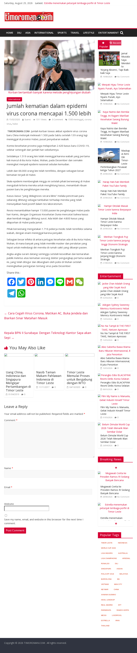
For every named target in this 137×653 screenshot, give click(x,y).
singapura (106, 569)
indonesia (122, 543)
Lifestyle (88, 32)
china (116, 589)
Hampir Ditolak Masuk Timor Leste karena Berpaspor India (112, 222)
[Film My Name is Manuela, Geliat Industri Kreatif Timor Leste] (114, 396)
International (43, 32)
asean (119, 569)
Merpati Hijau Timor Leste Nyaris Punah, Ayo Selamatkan (114, 97)
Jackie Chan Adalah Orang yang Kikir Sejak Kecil (114, 292)
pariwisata (106, 610)
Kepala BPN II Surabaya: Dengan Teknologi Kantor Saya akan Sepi (47, 335)
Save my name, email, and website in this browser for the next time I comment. (43, 521)
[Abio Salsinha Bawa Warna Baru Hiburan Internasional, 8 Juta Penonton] (114, 346)
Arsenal (126, 558)
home (9, 32)
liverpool (117, 615)
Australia (123, 553)
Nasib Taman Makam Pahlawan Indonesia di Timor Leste (48, 377)
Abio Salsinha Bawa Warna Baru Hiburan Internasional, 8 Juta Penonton (115, 361)
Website (9, 503)
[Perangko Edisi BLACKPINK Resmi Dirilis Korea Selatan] (114, 375)
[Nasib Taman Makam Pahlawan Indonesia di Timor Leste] (49, 355)
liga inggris (107, 553)
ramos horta (123, 610)
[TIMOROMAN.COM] (29, 11)
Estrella (105, 620)
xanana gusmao (108, 595)
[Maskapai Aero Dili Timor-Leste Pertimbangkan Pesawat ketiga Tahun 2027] (109, 148)
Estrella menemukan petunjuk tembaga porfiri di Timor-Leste (77, 3)
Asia (27, 32)
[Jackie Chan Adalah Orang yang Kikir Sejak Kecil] (114, 283)
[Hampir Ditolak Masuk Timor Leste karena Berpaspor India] (115, 204)
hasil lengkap (108, 600)
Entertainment (108, 32)
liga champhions (109, 558)
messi (103, 615)
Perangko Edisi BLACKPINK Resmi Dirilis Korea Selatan (115, 384)
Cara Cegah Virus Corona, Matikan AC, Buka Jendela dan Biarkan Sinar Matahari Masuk (46, 315)
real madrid (107, 605)
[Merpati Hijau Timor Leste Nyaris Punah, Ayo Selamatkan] (115, 83)
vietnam (105, 584)
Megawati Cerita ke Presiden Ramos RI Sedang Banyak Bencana (115, 490)
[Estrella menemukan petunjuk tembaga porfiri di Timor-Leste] (114, 504)
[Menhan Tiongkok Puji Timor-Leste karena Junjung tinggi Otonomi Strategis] (115, 235)
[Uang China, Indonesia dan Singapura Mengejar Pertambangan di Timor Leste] (19, 355)
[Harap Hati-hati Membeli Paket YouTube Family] (115, 180)
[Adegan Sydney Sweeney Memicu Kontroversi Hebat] (114, 304)
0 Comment (57, 119)
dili (116, 563)
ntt (119, 605)
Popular (103, 46)
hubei (15, 123)
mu (118, 579)
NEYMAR (104, 589)
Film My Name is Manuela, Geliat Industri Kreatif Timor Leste (115, 410)
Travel (75, 32)
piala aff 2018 (107, 574)
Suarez (28, 119)
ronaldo (105, 563)
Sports (61, 32)
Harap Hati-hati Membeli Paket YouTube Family (113, 192)
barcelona (106, 579)
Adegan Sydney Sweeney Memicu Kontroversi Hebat (114, 314)
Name (8, 468)
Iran (117, 620)
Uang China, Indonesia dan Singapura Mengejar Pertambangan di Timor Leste (18, 381)
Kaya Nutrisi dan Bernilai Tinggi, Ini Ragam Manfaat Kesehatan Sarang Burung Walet (114, 133)
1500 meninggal (75, 119)
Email (8, 487)
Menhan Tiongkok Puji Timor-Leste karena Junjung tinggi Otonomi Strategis (112, 254)
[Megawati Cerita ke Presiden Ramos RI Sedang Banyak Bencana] (114, 473)
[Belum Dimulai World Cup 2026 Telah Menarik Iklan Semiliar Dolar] (114, 424)
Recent (117, 42)
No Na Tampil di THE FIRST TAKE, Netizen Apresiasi (115, 335)
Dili (19, 32)
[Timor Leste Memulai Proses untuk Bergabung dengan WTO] (80, 355)
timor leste (106, 543)
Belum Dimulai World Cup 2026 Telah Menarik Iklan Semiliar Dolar (114, 439)
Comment (10, 420)
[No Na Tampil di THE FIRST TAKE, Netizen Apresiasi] (114, 325)
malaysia (123, 574)
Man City (118, 584)
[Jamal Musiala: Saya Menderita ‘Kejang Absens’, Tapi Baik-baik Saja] (109, 51)
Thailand (105, 626)
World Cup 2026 (108, 548)
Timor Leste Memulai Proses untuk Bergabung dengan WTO (79, 377)
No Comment (123, 76)
